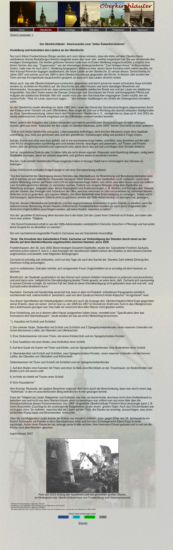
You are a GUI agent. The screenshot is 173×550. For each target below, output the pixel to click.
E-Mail (103, 517)
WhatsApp (89, 517)
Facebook (63, 517)
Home (82, 523)
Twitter (76, 517)
